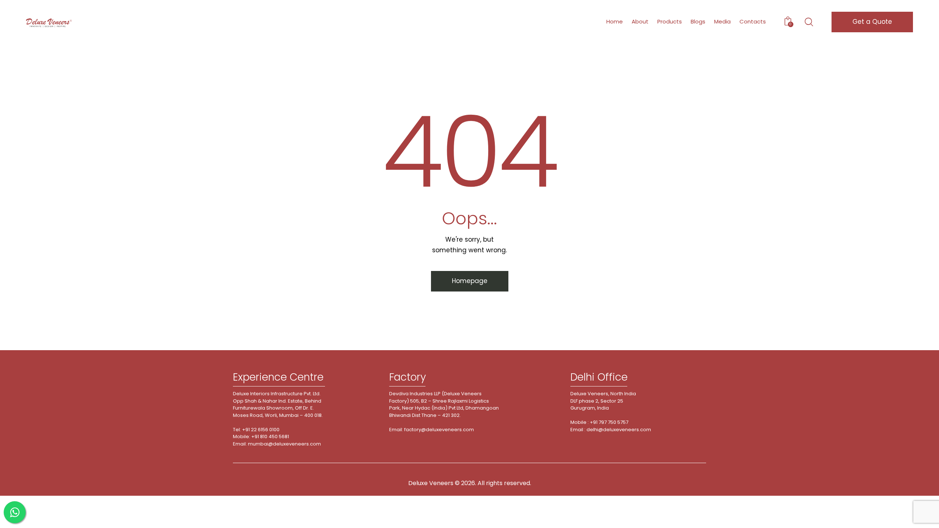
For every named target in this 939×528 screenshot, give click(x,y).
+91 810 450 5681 (270, 436)
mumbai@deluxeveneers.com (284, 443)
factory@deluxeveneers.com (439, 429)
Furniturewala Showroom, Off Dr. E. (273, 407)
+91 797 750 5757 (609, 422)
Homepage (469, 280)
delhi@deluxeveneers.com (619, 429)
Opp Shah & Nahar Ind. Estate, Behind (277, 400)
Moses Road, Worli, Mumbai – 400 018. (278, 415)
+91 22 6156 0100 (260, 429)
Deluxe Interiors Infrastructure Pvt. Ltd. (277, 393)
